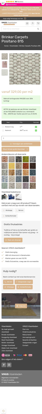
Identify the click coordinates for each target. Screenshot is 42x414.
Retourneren (27, 335)
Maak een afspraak (14, 240)
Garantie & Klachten (30, 340)
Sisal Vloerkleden (8, 340)
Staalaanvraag (9, 127)
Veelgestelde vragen (24, 282)
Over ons (26, 329)
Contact (25, 345)
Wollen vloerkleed (8, 343)
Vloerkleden (14, 46)
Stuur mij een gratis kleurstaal (14, 149)
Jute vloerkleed (7, 351)
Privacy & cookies (8, 380)
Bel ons (20, 210)
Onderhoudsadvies (29, 332)
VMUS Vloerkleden (30, 326)
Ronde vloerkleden (8, 335)
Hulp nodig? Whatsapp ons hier (13, 18)
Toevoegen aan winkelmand (22, 144)
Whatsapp (8, 210)
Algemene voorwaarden (10, 378)
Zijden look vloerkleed (9, 348)
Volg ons (22, 306)
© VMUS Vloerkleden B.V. (10, 382)
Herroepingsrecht (29, 337)
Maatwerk (8, 130)
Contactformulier (10, 216)
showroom (15, 255)
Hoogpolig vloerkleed (9, 337)
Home (6, 46)
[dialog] (3, 411)
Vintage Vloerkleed (8, 345)
